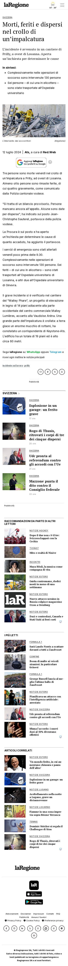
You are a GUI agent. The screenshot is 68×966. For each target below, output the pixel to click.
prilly (27, 365)
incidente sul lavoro (13, 365)
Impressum (38, 914)
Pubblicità (24, 917)
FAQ (58, 914)
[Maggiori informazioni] (50, 162)
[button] (6, 928)
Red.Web (49, 152)
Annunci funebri (38, 917)
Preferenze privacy (53, 920)
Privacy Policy (14, 920)
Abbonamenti (12, 914)
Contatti (50, 914)
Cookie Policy (33, 920)
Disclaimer (26, 914)
